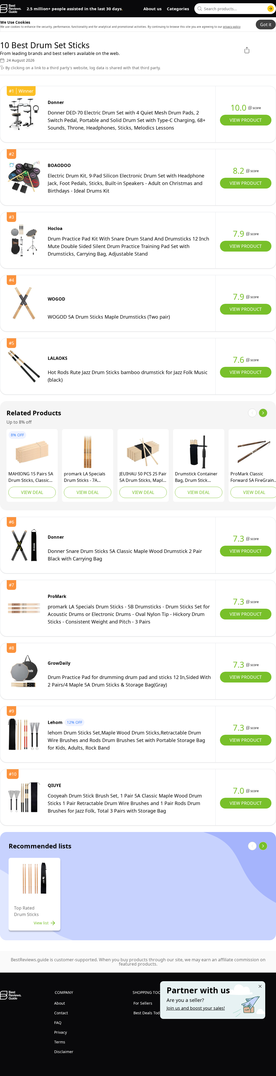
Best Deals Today (148, 1012)
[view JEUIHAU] (143, 452)
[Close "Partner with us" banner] (260, 986)
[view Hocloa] (24, 240)
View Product (246, 120)
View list (41, 922)
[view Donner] (24, 114)
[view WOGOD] (24, 303)
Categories (178, 8)
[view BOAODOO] (24, 177)
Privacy (60, 1032)
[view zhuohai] (198, 452)
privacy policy (231, 27)
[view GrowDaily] (24, 671)
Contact (61, 1012)
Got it (265, 24)
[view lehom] (24, 734)
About (59, 1003)
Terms (59, 1041)
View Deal (32, 492)
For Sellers (142, 1003)
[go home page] (10, 8)
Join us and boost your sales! (196, 1008)
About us (152, 8)
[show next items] (263, 413)
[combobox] (235, 8)
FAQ (57, 1022)
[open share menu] (247, 50)
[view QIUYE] (24, 797)
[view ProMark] (87, 452)
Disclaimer (63, 1051)
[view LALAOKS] (24, 366)
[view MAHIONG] (32, 452)
